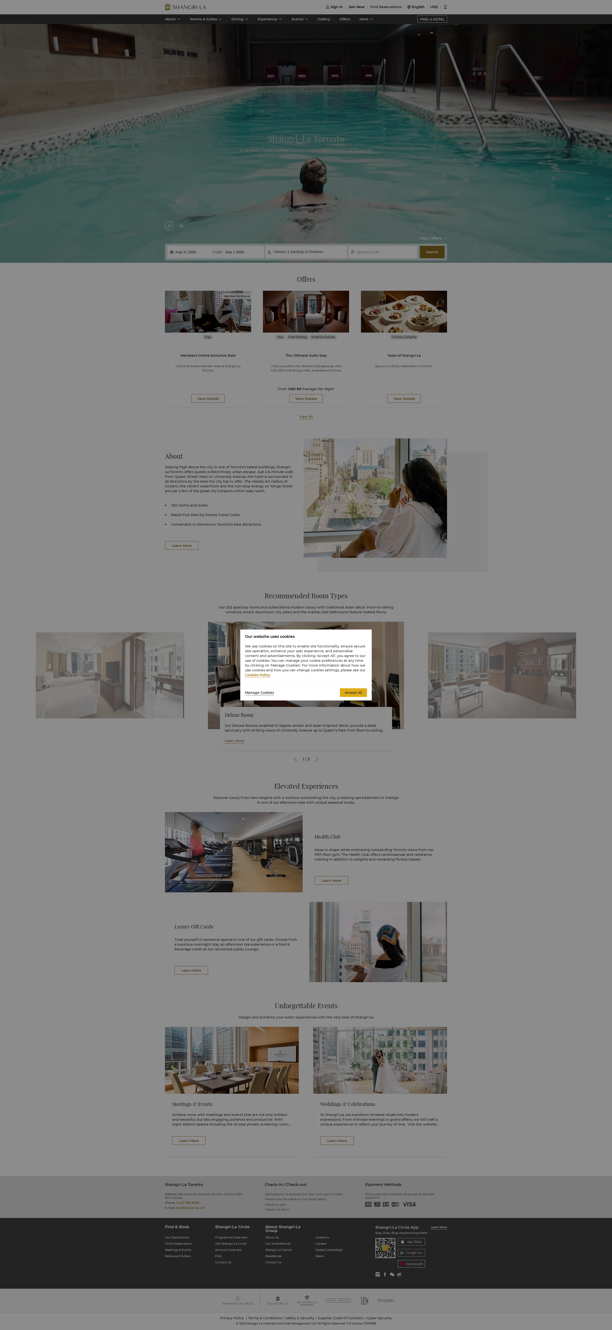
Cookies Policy (257, 675)
